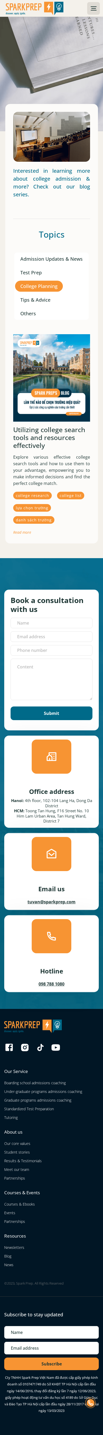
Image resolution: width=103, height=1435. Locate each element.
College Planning (39, 286)
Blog (7, 1256)
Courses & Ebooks (19, 1204)
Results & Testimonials (23, 1160)
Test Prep (31, 272)
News (8, 1264)
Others (28, 313)
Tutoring (11, 1117)
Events (9, 1212)
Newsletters (14, 1247)
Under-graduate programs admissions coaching (43, 1091)
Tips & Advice (35, 300)
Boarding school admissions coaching (35, 1082)
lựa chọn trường (32, 507)
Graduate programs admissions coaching (37, 1100)
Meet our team (16, 1169)
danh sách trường (34, 519)
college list (71, 495)
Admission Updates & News (51, 259)
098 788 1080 (51, 984)
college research (32, 495)
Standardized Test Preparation (29, 1108)
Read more (22, 532)
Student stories (17, 1152)
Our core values (17, 1143)
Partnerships (14, 1178)
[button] (93, 8)
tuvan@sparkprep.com (51, 902)
